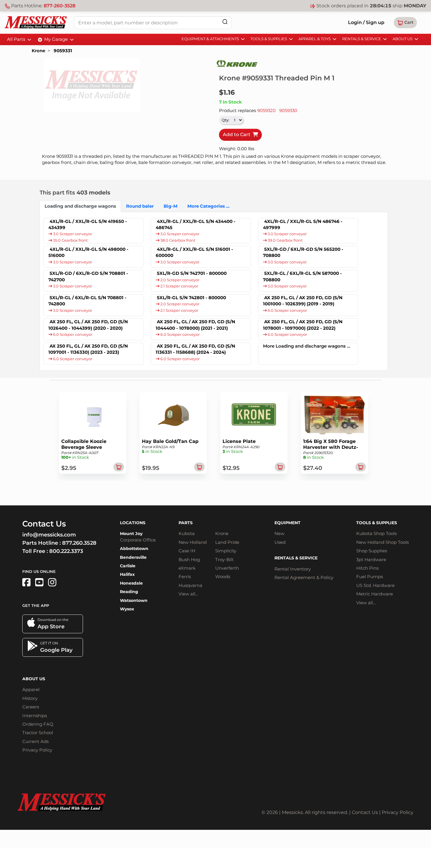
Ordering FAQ (37, 724)
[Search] (224, 21)
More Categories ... (208, 206)
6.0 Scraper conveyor (287, 310)
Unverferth (227, 568)
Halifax (127, 574)
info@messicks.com (49, 535)
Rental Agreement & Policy (303, 577)
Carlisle (127, 565)
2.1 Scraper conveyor (178, 286)
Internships (34, 715)
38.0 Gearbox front (177, 240)
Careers (30, 707)
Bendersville (133, 557)
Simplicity (225, 551)
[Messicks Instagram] (52, 582)
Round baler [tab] (140, 206)
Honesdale (131, 583)
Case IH (187, 551)
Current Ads (35, 741)
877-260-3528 (59, 6)
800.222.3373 (66, 551)
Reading (129, 591)
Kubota (187, 533)
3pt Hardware (371, 559)
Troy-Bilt (224, 559)
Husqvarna (190, 585)
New (279, 533)
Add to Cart (238, 134)
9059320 (266, 110)
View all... (188, 594)
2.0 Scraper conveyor (179, 280)
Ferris (185, 576)
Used (280, 542)
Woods (222, 576)
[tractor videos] (39, 582)
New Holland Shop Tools (382, 542)
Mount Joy (131, 533)
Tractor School (37, 732)
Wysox (127, 609)
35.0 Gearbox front (70, 240)
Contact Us (365, 812)
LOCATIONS (132, 522)
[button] (405, 22)
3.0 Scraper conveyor (72, 234)
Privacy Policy (37, 750)
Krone (38, 50)
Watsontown (133, 600)
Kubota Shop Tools (376, 533)
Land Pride (227, 542)
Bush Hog (189, 559)
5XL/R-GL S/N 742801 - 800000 (191, 297)
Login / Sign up (366, 22)
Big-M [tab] (170, 206)
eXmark (187, 568)
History (30, 698)
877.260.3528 (79, 543)
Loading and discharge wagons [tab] (80, 206)
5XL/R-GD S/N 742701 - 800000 (192, 273)
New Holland (193, 542)
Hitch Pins (367, 568)
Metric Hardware (374, 594)
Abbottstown (134, 548)
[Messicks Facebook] (26, 582)
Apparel (31, 689)
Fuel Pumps (369, 576)
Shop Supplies (371, 551)
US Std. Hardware (375, 585)
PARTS (186, 522)
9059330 (288, 110)
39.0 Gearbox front (285, 240)
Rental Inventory (292, 569)
